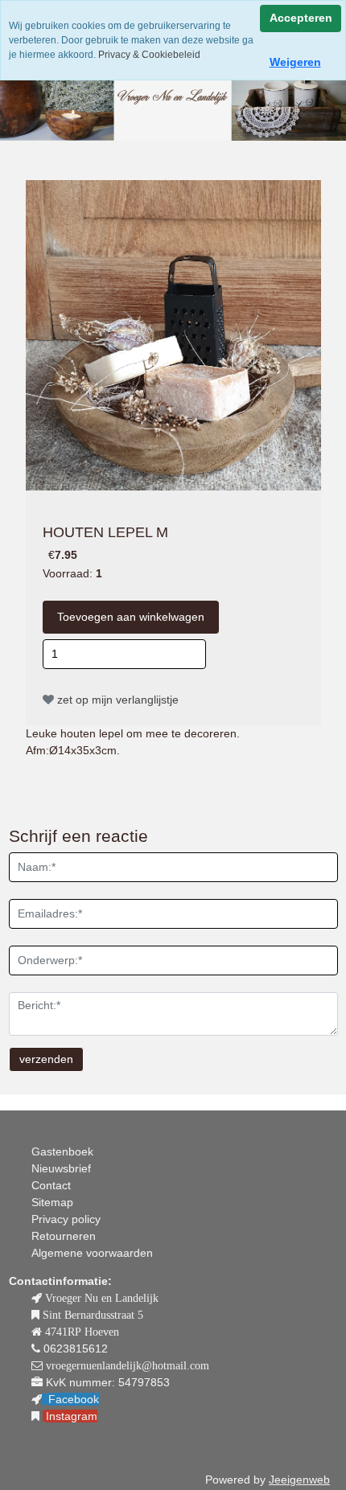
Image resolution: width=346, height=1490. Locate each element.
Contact (51, 1185)
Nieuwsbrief (61, 1168)
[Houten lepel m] (173, 333)
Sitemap (52, 1202)
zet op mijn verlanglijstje (116, 699)
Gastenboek (62, 1151)
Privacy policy (66, 1219)
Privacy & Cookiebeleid (148, 54)
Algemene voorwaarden (92, 1252)
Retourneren (63, 1235)
